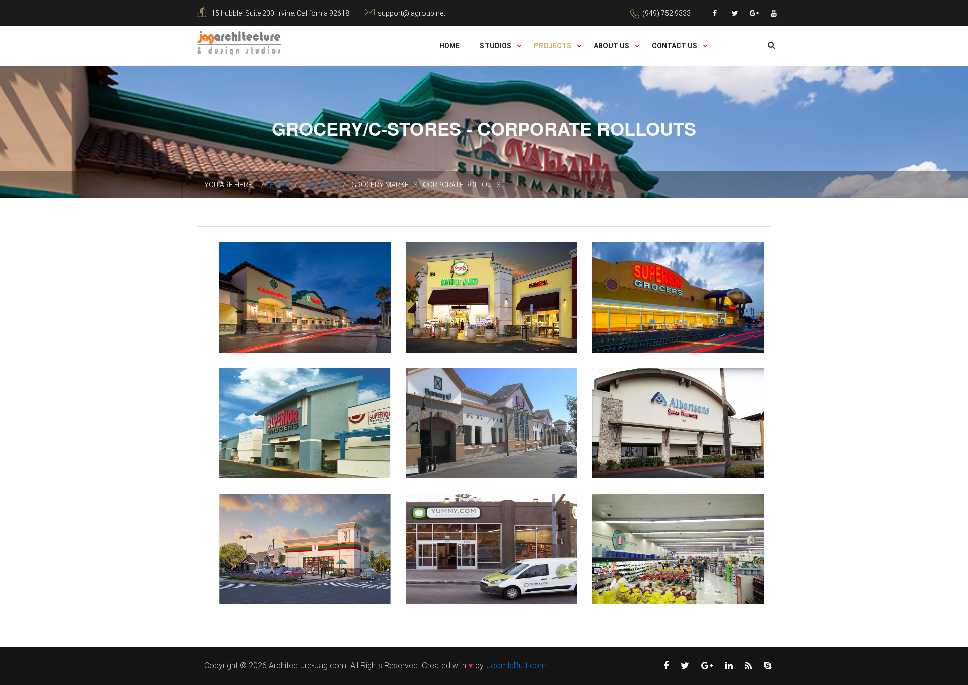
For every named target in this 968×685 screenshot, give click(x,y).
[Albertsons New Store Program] (644, 404)
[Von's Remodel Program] (458, 404)
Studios (496, 46)
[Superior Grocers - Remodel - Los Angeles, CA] (644, 278)
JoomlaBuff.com (516, 665)
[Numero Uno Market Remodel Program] (644, 530)
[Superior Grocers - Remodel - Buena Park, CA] (271, 404)
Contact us (675, 46)
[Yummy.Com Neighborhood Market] (458, 530)
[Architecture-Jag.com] (239, 42)
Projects (553, 46)
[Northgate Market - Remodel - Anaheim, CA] (458, 278)
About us (612, 46)
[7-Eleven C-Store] (271, 530)
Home (449, 46)
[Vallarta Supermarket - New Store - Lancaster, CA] (271, 278)
